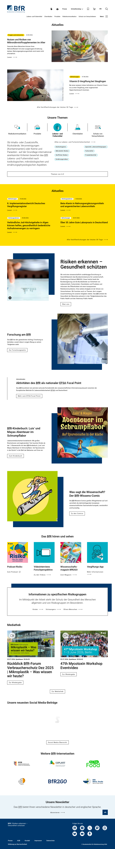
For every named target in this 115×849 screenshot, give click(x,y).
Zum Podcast (12, 572)
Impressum (38, 846)
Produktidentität (90, 155)
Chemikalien (48, 16)
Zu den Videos (40, 575)
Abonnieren (55, 818)
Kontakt (27, 846)
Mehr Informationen (95, 572)
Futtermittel (89, 151)
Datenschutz (50, 846)
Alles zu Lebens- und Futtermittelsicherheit (72, 142)
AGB (18, 846)
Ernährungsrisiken (62, 159)
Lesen (9, 57)
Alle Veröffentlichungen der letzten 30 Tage (55, 107)
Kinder (35, 609)
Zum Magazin (65, 575)
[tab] (17, 130)
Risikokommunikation (69, 16)
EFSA (62, 383)
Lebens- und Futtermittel (34, 16)
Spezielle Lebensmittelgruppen (95, 147)
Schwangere (51, 609)
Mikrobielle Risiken (62, 151)
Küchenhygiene (61, 147)
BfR (46, 155)
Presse (64, 9)
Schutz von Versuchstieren (87, 16)
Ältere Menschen (70, 609)
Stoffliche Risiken (62, 155)
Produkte (57, 16)
